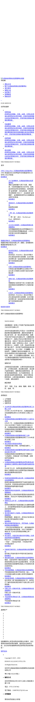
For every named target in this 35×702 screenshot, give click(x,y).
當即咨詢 (4, 651)
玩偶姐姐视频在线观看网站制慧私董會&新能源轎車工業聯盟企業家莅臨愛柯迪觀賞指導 (19, 464)
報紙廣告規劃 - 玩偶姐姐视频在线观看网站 (19, 558)
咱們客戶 (8, 92)
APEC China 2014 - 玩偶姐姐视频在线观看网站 (16, 171)
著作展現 (8, 88)
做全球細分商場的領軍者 (13, 443)
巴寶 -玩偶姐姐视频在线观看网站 (20, 267)
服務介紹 (8, 90)
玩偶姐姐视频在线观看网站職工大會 (17, 435)
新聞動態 (8, 94)
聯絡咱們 (8, 96)
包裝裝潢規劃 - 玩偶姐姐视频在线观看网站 (19, 578)
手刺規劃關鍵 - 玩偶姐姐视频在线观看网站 (19, 570)
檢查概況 (4, 177)
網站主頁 (8, 84)
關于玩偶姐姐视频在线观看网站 (15, 86)
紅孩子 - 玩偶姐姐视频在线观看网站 (21, 293)
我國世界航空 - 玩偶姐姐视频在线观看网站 (15, 240)
